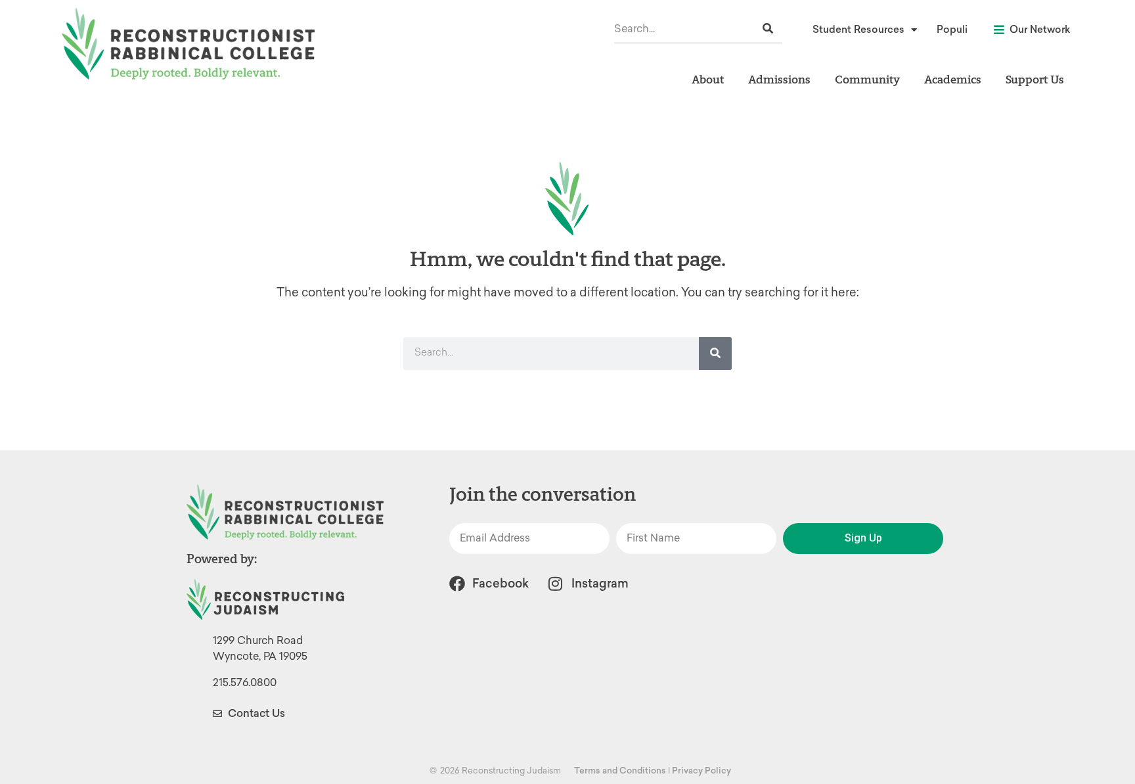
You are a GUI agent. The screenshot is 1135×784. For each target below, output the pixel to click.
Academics (952, 79)
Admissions (779, 79)
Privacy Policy (701, 770)
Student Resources (858, 29)
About (708, 79)
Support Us (1035, 79)
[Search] (767, 28)
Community (867, 79)
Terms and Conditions (620, 770)
